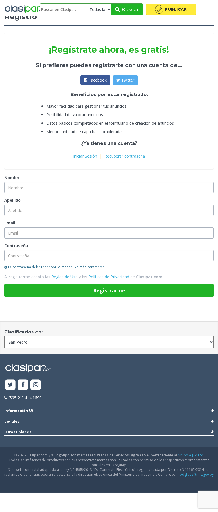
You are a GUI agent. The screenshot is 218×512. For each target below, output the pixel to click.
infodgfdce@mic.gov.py (195, 474)
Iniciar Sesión (85, 156)
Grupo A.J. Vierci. (191, 455)
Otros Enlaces (17, 432)
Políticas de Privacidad (108, 276)
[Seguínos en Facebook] (23, 385)
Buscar (129, 9)
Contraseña (16, 245)
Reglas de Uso (64, 276)
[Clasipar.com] (25, 9)
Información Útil (20, 411)
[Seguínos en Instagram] (36, 385)
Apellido (12, 200)
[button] (171, 9)
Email (9, 223)
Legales (12, 421)
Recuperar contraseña (124, 156)
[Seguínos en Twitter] (10, 385)
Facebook (97, 80)
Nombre (12, 177)
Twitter (127, 80)
